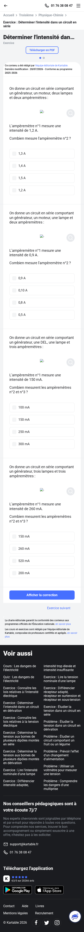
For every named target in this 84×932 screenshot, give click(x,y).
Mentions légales (15, 913)
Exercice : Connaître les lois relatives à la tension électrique (21, 721)
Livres (39, 906)
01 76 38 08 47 (62, 5)
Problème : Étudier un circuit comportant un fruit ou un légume (59, 740)
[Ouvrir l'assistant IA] (75, 916)
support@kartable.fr (24, 844)
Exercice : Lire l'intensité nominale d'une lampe (20, 772)
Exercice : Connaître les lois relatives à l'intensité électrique (20, 692)
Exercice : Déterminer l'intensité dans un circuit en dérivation (21, 707)
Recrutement (44, 913)
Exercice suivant (58, 608)
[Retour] (7, 5)
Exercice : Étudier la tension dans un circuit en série (62, 710)
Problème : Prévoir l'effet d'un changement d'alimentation (61, 755)
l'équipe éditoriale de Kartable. (51, 65)
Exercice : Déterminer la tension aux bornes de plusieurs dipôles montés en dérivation (21, 757)
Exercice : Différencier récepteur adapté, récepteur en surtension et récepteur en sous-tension (62, 694)
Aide (25, 906)
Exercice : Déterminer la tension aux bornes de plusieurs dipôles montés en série (21, 738)
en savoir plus (63, 624)
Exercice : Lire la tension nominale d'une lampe (61, 679)
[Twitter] (46, 922)
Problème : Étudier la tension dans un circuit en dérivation (62, 725)
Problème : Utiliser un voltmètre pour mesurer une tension (60, 770)
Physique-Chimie (51, 15)
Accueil (8, 15)
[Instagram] (57, 922)
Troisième (26, 15)
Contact (8, 906)
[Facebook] (36, 922)
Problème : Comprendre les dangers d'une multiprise (60, 785)
